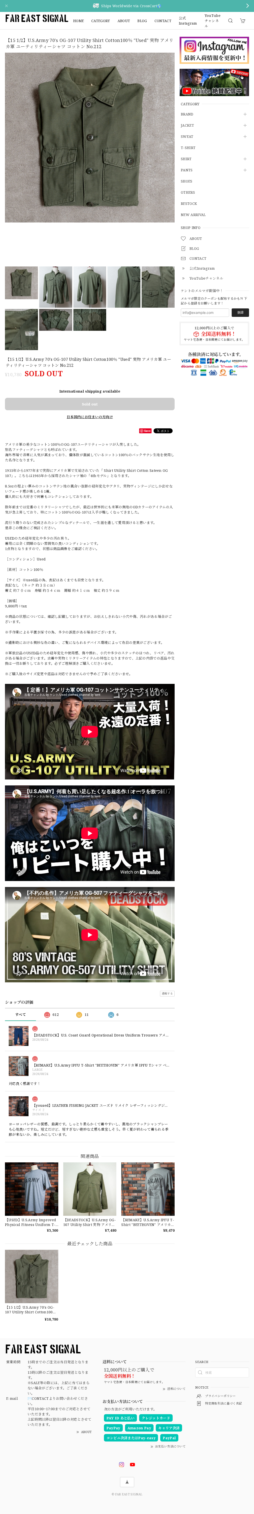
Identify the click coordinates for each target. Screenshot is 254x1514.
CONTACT (163, 20)
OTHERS (188, 192)
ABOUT (124, 20)
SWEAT (187, 137)
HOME (78, 20)
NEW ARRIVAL (193, 215)
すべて (20, 1014)
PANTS (187, 170)
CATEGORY (100, 20)
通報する (167, 993)
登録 (240, 312)
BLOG (142, 20)
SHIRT (186, 159)
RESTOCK (189, 204)
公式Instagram (188, 21)
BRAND (187, 114)
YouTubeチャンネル (213, 20)
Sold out (90, 404)
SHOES (186, 181)
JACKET (187, 125)
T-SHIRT (188, 148)
